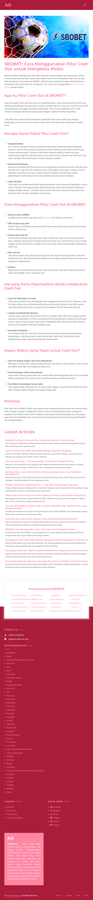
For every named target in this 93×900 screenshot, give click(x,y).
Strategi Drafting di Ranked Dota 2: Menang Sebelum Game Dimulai (39, 440)
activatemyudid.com (18, 603)
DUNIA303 (11, 710)
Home (58, 895)
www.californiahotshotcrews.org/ (20, 660)
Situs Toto (11, 688)
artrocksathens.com (56, 603)
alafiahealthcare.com (37, 611)
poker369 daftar (13, 735)
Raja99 (9, 763)
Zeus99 (10, 720)
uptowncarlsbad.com (56, 599)
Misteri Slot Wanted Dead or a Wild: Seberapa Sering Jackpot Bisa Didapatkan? (45, 495)
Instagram (56, 810)
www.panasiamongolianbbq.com (60, 611)
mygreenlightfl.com (75, 603)
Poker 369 (47, 217)
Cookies (68, 895)
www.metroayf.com (37, 595)
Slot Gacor (11, 674)
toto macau (11, 742)
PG (8, 649)
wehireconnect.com (75, 611)
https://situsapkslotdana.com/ (19, 749)
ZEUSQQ (10, 756)
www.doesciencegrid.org (38, 603)
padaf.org (75, 607)
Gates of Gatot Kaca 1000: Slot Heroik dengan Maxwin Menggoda (38, 451)
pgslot (9, 656)
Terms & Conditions (15, 818)
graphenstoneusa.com (19, 611)
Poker (9, 792)
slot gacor (11, 699)
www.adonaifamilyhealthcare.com (23, 599)
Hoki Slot (10, 695)
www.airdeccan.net (14, 895)
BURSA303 (11, 652)
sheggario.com (37, 599)
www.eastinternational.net (20, 607)
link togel (11, 745)
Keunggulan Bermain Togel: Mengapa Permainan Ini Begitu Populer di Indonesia (46, 550)
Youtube (55, 825)
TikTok (55, 814)
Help (78, 895)
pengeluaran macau (15, 685)
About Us (10, 807)
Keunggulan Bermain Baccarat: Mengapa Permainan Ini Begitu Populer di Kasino (46, 561)
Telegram (56, 818)
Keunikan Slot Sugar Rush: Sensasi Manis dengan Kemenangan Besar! (41, 519)
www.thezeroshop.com (19, 595)
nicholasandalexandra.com (77, 595)
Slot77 (9, 670)
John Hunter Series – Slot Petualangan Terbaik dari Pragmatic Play (39, 461)
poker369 (10, 724)
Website (58, 589)
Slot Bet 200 (11, 727)
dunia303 (10, 713)
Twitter (55, 821)
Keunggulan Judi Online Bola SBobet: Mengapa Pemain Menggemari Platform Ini (46, 540)
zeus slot (10, 706)
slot (8, 667)
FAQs (86, 895)
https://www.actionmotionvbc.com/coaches (25, 770)
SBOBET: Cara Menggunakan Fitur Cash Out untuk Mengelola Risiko (40, 529)
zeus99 (10, 738)
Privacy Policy (12, 814)
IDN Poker (11, 663)
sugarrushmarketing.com (39, 607)
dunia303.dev (56, 595)
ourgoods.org (75, 599)
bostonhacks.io (56, 607)
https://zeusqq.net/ (15, 753)
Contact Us (11, 810)
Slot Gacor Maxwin (14, 677)
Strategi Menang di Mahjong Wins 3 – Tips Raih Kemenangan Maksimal (41, 485)
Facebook (56, 807)
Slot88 (9, 681)
